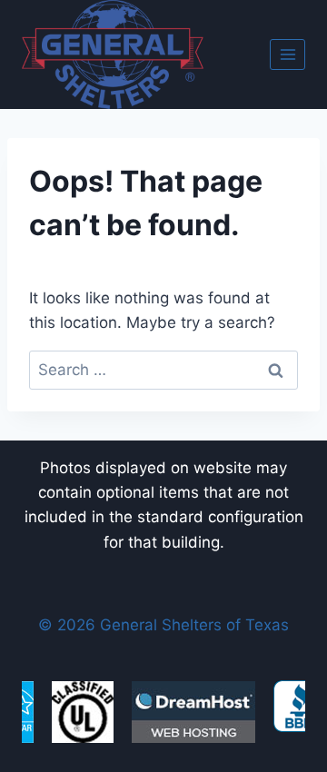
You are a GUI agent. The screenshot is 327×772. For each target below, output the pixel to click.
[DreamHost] (193, 712)
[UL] (83, 712)
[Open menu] (287, 54)
